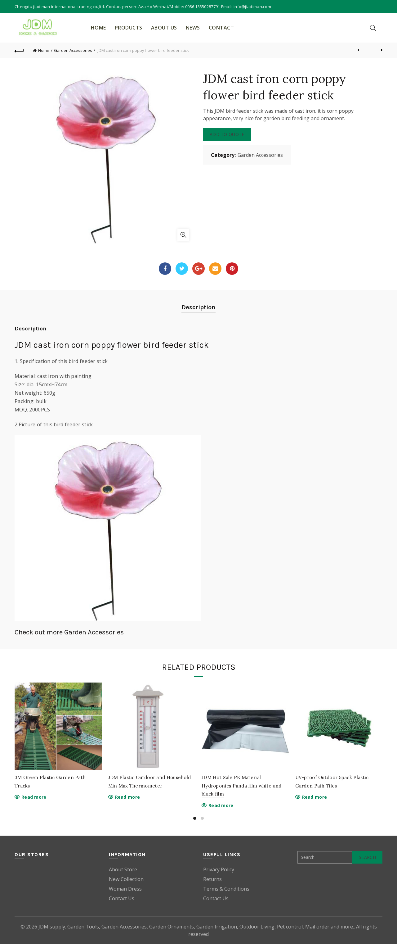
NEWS (193, 27)
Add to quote (227, 134)
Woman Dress (125, 888)
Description (198, 307)
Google (198, 268)
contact (221, 27)
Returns (212, 879)
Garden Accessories (73, 50)
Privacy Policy (218, 869)
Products (128, 27)
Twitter (182, 268)
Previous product (362, 50)
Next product (378, 50)
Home (98, 27)
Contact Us (121, 898)
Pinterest (232, 268)
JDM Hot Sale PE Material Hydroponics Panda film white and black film (242, 785)
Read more (34, 797)
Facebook (165, 268)
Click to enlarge (183, 235)
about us (164, 27)
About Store (123, 869)
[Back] (19, 50)
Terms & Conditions (226, 888)
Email (215, 268)
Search (367, 857)
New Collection (126, 879)
